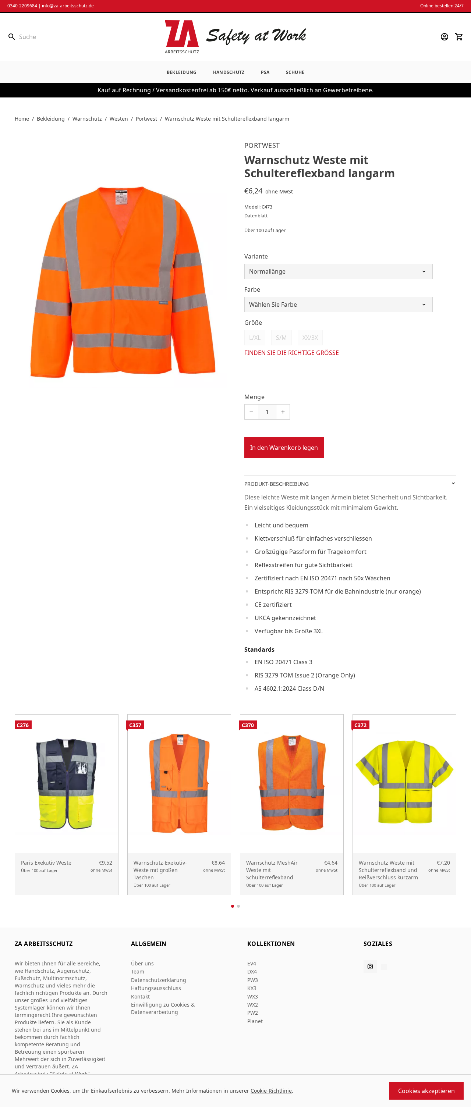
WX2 (252, 1004)
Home (22, 118)
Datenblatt (256, 215)
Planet (255, 1021)
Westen (119, 118)
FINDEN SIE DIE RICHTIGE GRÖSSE (291, 353)
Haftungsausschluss (156, 988)
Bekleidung (182, 72)
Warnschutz (87, 118)
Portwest (146, 118)
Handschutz (229, 72)
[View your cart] (459, 36)
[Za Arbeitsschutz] (235, 36)
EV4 (251, 963)
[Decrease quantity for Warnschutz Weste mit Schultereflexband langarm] (251, 412)
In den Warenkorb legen (284, 448)
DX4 (252, 971)
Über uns (142, 963)
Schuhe (295, 72)
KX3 (251, 988)
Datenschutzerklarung (158, 979)
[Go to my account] (444, 36)
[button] (232, 906)
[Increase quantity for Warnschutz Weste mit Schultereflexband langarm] (283, 412)
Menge (254, 397)
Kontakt (140, 996)
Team (137, 971)
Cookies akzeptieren (426, 1091)
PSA (265, 72)
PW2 (252, 1012)
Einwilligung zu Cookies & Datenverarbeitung (163, 1008)
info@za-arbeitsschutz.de (68, 6)
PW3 (252, 979)
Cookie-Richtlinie (271, 1090)
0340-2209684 (22, 6)
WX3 (252, 996)
